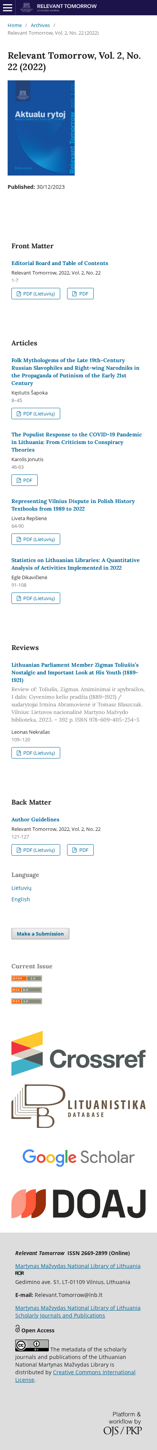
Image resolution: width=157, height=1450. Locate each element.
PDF (83, 293)
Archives (40, 25)
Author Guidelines (35, 819)
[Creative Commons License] (32, 1349)
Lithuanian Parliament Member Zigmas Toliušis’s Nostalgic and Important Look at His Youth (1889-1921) (78, 692)
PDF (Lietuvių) (38, 293)
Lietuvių (21, 887)
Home (15, 25)
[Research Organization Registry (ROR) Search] (19, 1274)
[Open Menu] (7, 7)
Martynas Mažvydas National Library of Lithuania (78, 1266)
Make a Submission (40, 933)
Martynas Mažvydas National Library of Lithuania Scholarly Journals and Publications (78, 1311)
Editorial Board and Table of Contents (59, 263)
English (20, 899)
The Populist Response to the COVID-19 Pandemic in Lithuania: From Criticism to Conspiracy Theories (76, 442)
